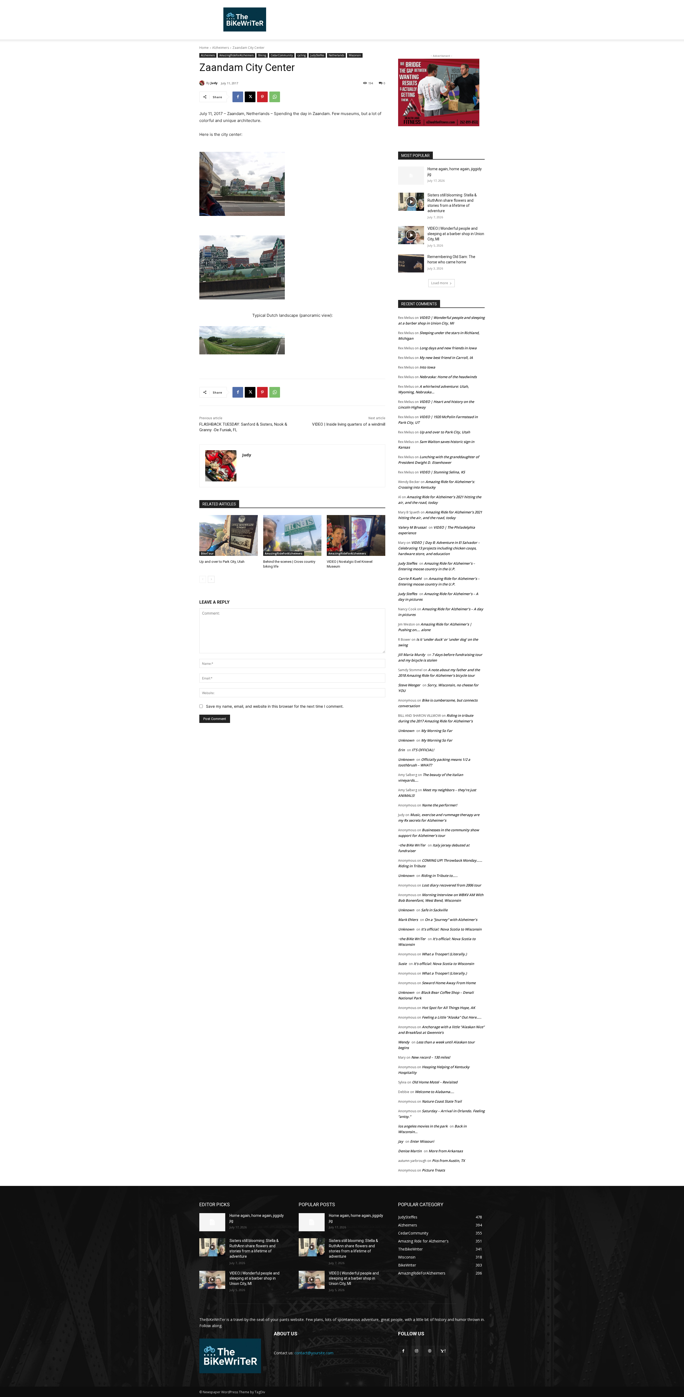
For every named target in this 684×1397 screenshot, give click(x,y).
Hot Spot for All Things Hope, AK (448, 1007)
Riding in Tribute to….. (439, 875)
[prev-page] (202, 579)
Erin (401, 749)
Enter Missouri (422, 1141)
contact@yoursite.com (313, 1352)
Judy (214, 83)
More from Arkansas (446, 1151)
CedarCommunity (282, 55)
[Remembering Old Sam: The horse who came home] (411, 263)
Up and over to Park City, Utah (221, 562)
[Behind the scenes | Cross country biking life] (292, 535)
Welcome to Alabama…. (434, 1091)
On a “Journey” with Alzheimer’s (451, 919)
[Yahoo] (443, 1351)
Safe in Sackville (434, 910)
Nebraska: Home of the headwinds (448, 376)
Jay (400, 1141)
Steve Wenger (409, 685)
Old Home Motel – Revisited (434, 1082)
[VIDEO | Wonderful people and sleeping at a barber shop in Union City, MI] (411, 235)
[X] (250, 97)
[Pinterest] (262, 97)
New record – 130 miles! (430, 1057)
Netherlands (336, 55)
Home (204, 47)
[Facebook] (237, 97)
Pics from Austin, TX (448, 1160)
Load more (439, 283)
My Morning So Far (436, 730)
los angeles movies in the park (423, 1126)
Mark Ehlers (408, 919)
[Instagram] (416, 1351)
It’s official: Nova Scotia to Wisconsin (451, 929)
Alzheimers (220, 47)
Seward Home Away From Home (449, 982)
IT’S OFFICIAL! (423, 749)
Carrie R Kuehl (410, 578)
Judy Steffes (407, 563)
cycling (301, 55)
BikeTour (207, 553)
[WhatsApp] (274, 97)
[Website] (429, 1351)
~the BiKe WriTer (412, 845)
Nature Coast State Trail (442, 1101)
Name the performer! (439, 805)
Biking (262, 55)
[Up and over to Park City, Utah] (228, 535)
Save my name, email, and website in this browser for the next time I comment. (275, 706)
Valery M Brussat (412, 527)
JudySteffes (317, 55)
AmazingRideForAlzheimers (236, 55)
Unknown (406, 730)
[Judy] (202, 83)
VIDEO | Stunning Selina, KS (442, 472)
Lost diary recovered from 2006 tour (451, 885)
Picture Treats (433, 1170)
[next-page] (211, 579)
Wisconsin (355, 55)
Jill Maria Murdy (411, 654)
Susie (402, 963)
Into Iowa (427, 367)
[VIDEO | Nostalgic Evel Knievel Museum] (356, 535)
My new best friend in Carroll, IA (446, 357)
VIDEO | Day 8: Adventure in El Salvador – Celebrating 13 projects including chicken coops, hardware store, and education (439, 548)
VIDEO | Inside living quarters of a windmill (348, 424)
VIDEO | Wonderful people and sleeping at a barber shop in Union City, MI (456, 233)
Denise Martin (410, 1151)
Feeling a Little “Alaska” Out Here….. (451, 1017)
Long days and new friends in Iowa (448, 348)
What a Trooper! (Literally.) (444, 954)
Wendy (403, 1042)
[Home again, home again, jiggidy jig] (411, 176)
